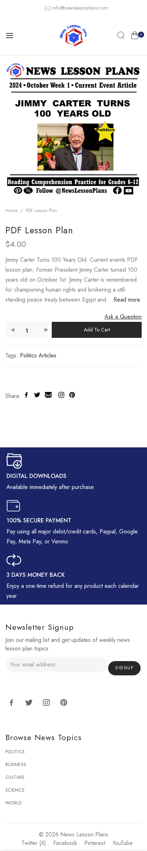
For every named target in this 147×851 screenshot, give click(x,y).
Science (15, 790)
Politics (15, 751)
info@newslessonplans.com (80, 7)
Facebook (65, 843)
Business (15, 764)
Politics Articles (38, 355)
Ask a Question (123, 317)
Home (11, 210)
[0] (134, 36)
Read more (126, 300)
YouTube (122, 843)
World (13, 802)
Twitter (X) (33, 843)
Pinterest (94, 843)
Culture (15, 777)
